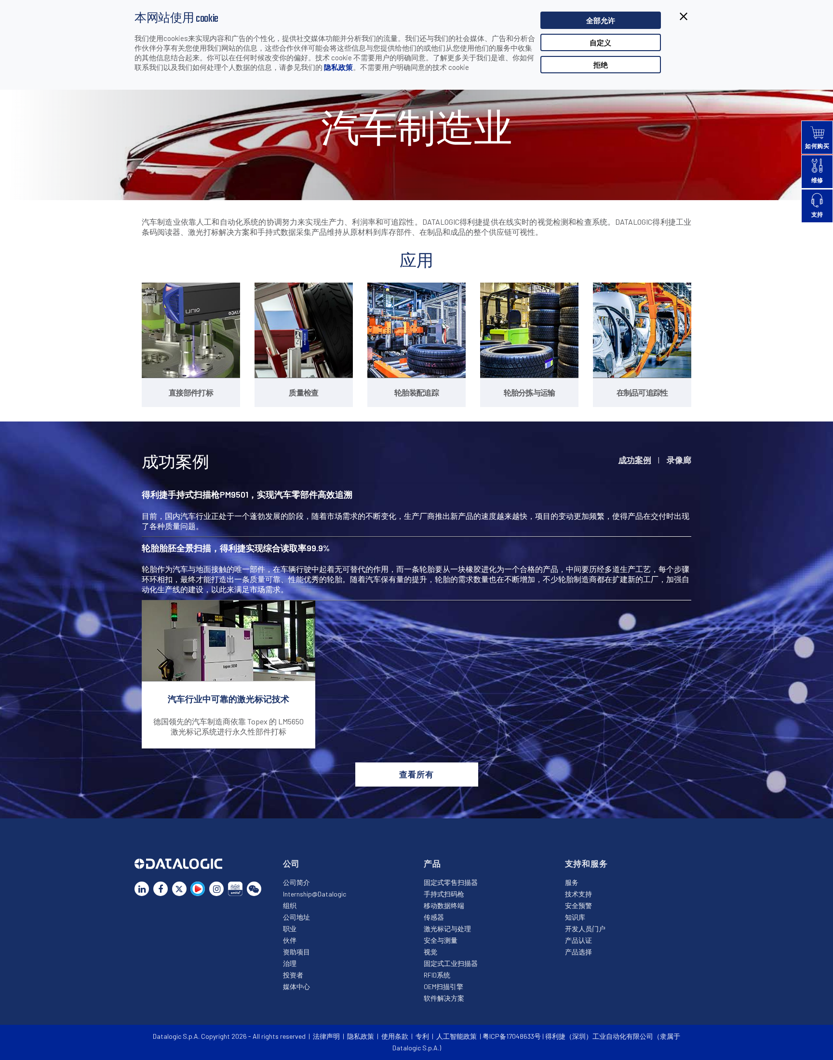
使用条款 (394, 1036)
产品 (432, 863)
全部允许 (600, 20)
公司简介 (296, 882)
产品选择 (578, 952)
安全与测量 (440, 940)
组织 (289, 905)
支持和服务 (586, 863)
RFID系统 (437, 975)
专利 (422, 1036)
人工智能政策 (456, 1036)
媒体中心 (296, 986)
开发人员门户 (585, 928)
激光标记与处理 (447, 928)
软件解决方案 (444, 998)
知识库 (575, 917)
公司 (291, 863)
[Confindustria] (235, 889)
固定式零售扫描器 (451, 882)
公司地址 (296, 917)
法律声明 (326, 1036)
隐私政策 (338, 67)
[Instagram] (216, 889)
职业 (289, 928)
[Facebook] (160, 889)
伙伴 (289, 940)
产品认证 (578, 940)
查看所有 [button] (416, 774)
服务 (571, 882)
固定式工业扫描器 (451, 963)
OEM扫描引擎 (443, 986)
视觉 (430, 952)
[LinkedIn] (141, 889)
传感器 (434, 917)
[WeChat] (254, 889)
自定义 (600, 42)
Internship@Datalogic (314, 894)
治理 (289, 963)
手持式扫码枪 (444, 894)
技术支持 (578, 894)
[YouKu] (197, 889)
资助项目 (296, 952)
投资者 (293, 975)
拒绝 (600, 64)
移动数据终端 (444, 905)
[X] (179, 889)
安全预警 (578, 905)
